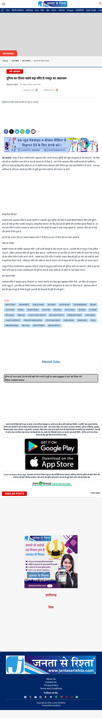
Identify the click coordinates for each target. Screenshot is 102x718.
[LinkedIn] (17, 130)
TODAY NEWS (69, 320)
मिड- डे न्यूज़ (25, 325)
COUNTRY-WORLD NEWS (33, 320)
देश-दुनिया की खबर (32, 310)
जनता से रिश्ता (10, 310)
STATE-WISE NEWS (53, 320)
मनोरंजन (61, 10)
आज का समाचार (69, 310)
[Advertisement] (51, 30)
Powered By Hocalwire (51, 705)
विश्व (42, 10)
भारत (8, 10)
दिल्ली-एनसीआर (18, 10)
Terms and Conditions (51, 688)
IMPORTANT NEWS (74, 315)
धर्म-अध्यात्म (26, 61)
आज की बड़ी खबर (64, 305)
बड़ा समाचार (81, 310)
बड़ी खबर (20, 310)
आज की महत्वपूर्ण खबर (80, 305)
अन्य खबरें (15, 61)
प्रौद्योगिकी (80, 10)
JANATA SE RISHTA (13, 320)
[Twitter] (11, 130)
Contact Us (51, 682)
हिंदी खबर (93, 305)
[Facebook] (6, 130)
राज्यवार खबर (46, 310)
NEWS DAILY (82, 320)
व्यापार (54, 10)
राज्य (37, 10)
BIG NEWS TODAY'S (56, 315)
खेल (47, 10)
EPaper (70, 10)
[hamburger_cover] (3, 3)
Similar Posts (14, 493)
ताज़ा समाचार (51, 305)
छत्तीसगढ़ (29, 10)
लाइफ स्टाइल (91, 10)
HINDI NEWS (90, 315)
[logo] (52, 4)
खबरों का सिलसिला (38, 325)
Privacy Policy (51, 685)
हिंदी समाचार (57, 310)
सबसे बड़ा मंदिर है (24, 305)
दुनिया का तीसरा (10, 305)
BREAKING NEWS (12, 325)
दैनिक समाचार (10, 315)
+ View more (95, 493)
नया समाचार (92, 310)
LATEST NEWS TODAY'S (37, 315)
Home (5, 61)
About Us (51, 679)
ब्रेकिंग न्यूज (21, 315)
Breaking (8, 53)
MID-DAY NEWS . (54, 325)
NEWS (93, 320)
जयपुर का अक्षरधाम (38, 305)
